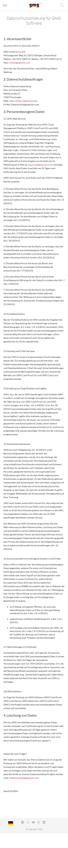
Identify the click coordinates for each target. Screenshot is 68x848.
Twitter (28, 822)
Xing (38, 822)
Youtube (33, 822)
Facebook (23, 822)
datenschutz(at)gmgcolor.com (24, 777)
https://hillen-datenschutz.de (23, 100)
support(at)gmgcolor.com (40, 164)
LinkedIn (44, 822)
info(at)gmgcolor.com (19, 62)
